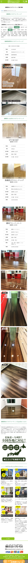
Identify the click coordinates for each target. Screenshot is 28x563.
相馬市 (10, 29)
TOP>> (2, 10)
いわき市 (17, 27)
